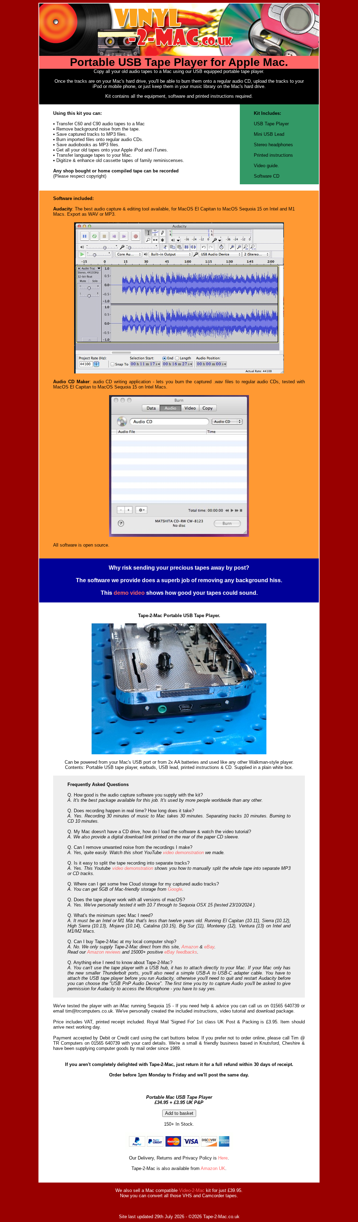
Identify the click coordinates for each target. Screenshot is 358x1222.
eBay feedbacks (180, 952)
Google (175, 889)
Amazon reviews (104, 952)
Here (223, 1158)
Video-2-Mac (192, 1190)
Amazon (189, 946)
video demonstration (183, 852)
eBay (209, 946)
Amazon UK (213, 1168)
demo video (129, 593)
